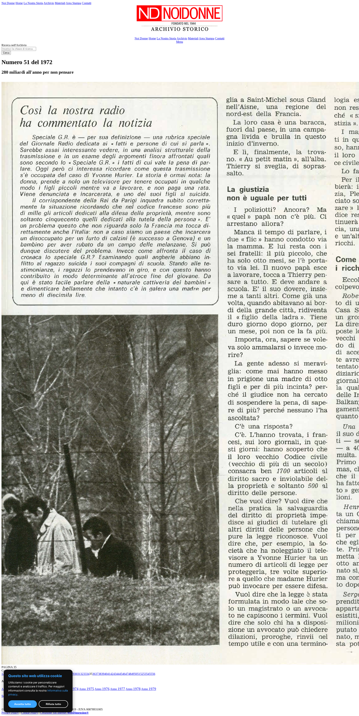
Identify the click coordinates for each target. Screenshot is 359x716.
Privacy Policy (10, 712)
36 (93, 673)
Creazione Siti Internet (64, 712)
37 (96, 673)
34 (87, 673)
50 (135, 673)
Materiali (60, 3)
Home (19, 3)
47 (126, 673)
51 (138, 673)
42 (111, 673)
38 (99, 673)
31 (78, 673)
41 (108, 673)
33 (84, 673)
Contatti (86, 3)
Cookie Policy (29, 712)
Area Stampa (73, 3)
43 (114, 673)
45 (120, 673)
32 (81, 673)
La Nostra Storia (33, 3)
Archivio (49, 3)
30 (75, 673)
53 (144, 673)
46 (123, 673)
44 (117, 673)
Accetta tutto (22, 704)
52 (141, 673)
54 (147, 673)
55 (150, 673)
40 (105, 673)
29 (72, 673)
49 (132, 673)
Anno (86, 689)
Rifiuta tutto (53, 704)
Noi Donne (8, 3)
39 (102, 673)
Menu (179, 41)
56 (153, 673)
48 (129, 673)
